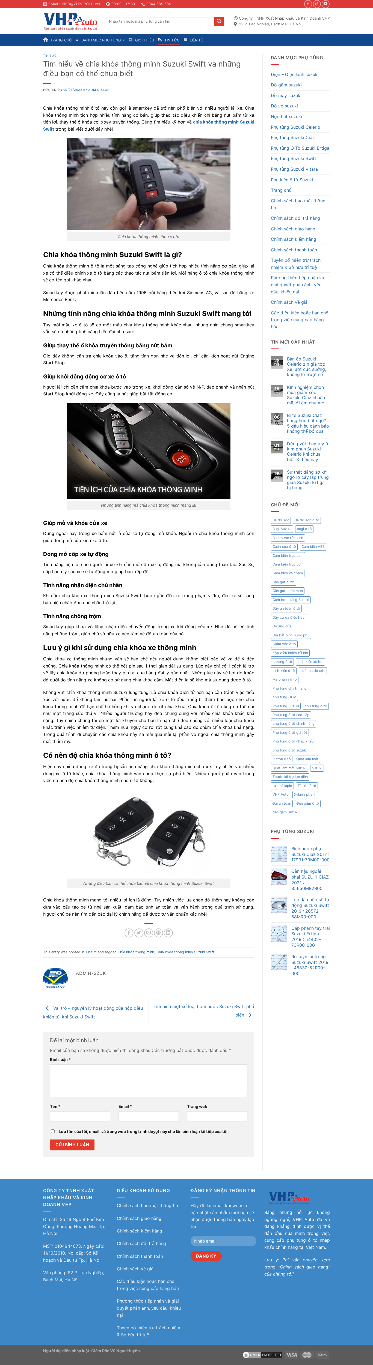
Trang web (197, 1106)
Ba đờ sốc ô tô (307, 520)
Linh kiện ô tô (284, 671)
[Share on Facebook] (129, 932)
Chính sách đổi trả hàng (295, 218)
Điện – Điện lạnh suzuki (295, 74)
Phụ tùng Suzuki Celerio (295, 127)
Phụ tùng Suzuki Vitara (294, 169)
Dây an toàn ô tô (286, 608)
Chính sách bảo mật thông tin (298, 204)
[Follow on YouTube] (326, 4)
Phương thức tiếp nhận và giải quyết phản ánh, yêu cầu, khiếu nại (297, 284)
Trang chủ (281, 190)
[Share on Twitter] (138, 932)
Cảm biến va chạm (288, 573)
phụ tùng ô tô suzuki (290, 750)
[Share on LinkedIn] (168, 932)
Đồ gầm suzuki (286, 85)
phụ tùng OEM (284, 697)
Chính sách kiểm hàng (293, 239)
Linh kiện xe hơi (310, 662)
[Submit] (219, 21)
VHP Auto (281, 794)
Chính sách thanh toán (294, 249)
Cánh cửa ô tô (284, 547)
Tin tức (50, 56)
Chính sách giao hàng (293, 228)
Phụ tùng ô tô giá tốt (290, 732)
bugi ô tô (304, 529)
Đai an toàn (282, 803)
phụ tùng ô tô (315, 706)
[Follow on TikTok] (317, 4)
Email (125, 1106)
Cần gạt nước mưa (288, 591)
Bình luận (60, 1059)
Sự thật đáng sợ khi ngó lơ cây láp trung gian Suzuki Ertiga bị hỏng (308, 480)
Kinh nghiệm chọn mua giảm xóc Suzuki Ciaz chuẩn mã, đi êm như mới (306, 395)
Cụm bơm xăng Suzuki (291, 600)
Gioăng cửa (282, 626)
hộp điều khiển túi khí (290, 653)
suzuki (317, 768)
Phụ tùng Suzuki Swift (293, 158)
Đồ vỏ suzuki (284, 106)
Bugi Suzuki (282, 529)
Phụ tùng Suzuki (286, 706)
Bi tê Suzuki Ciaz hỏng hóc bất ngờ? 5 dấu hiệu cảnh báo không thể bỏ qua (308, 423)
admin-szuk (98, 90)
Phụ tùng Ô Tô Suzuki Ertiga (300, 148)
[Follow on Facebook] (308, 4)
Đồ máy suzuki (286, 95)
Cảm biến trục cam (288, 556)
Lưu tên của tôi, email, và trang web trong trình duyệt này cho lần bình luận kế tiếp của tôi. (144, 1131)
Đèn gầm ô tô (308, 803)
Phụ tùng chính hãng (290, 688)
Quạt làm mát (307, 759)
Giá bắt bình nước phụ (291, 635)
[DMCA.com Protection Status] (262, 1354)
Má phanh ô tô (285, 679)
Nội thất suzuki (286, 116)
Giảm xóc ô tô (284, 644)
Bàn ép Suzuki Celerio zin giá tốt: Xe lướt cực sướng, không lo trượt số (306, 366)
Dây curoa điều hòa (288, 617)
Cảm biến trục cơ (287, 564)
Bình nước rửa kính (288, 538)
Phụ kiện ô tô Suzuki (292, 179)
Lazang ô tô (282, 662)
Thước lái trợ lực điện (290, 777)
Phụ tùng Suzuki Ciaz (293, 137)
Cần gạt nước (284, 582)
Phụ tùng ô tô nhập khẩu (293, 741)
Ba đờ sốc (281, 520)
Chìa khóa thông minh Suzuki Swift (185, 952)
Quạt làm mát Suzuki (289, 768)
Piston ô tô (282, 759)
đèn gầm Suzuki (285, 812)
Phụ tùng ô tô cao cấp (291, 715)
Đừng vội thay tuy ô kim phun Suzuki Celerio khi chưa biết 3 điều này (307, 451)
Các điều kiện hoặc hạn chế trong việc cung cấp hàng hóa (299, 319)
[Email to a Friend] (148, 932)
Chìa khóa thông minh (136, 952)
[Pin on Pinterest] (158, 932)
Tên (55, 1106)
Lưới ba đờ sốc (312, 671)
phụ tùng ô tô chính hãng (294, 723)
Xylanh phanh (305, 794)
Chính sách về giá (289, 302)
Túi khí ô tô (307, 786)
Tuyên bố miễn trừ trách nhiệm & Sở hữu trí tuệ (296, 263)
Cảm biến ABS (313, 547)
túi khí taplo (282, 786)
